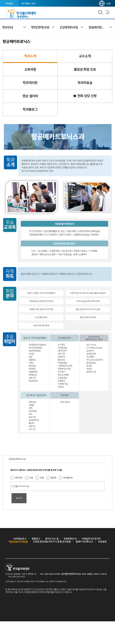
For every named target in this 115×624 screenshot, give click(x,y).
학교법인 (9, 3)
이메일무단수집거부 (91, 538)
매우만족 (18, 477)
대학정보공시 (20, 538)
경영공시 (36, 538)
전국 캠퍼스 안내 (28, 3)
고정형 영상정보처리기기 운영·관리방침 (52, 541)
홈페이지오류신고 (84, 541)
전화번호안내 (70, 538)
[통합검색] (100, 12)
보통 (42, 477)
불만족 (53, 477)
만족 (31, 477)
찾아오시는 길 (52, 538)
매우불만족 (68, 477)
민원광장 (102, 541)
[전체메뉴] (107, 12)
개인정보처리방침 (18, 541)
